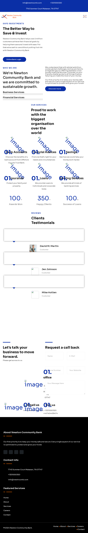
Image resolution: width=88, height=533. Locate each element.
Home (6, 498)
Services (7, 506)
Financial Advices (44, 152)
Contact (6, 515)
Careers (6, 510)
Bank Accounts (16, 152)
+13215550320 (56, 3)
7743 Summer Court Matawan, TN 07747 (42, 9)
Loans (44, 178)
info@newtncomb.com (32, 3)
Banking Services (71, 178)
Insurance (17, 178)
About (6, 502)
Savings (71, 152)
